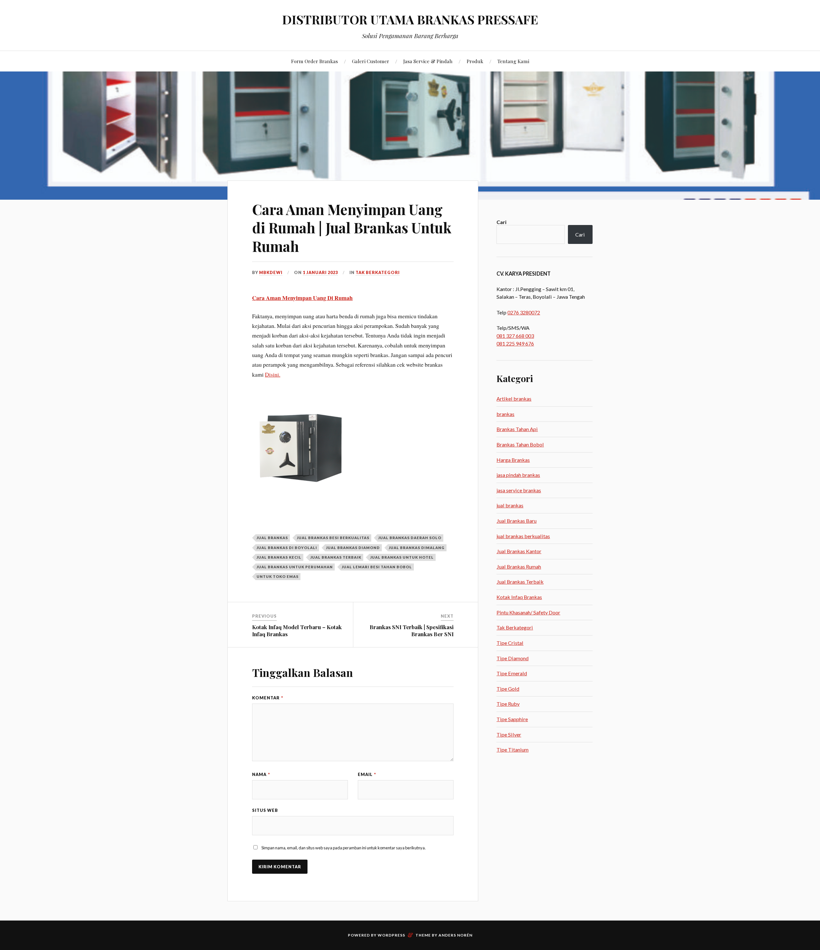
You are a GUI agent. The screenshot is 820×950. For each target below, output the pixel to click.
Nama (261, 774)
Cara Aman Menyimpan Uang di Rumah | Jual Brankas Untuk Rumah (352, 227)
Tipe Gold (507, 689)
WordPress (391, 935)
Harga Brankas (513, 460)
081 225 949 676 (515, 343)
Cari (501, 222)
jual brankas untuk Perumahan (295, 567)
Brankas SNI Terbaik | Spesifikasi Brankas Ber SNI (412, 630)
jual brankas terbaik (335, 557)
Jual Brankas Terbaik (520, 582)
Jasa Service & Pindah (428, 61)
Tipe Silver (508, 734)
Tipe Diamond (512, 658)
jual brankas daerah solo (409, 538)
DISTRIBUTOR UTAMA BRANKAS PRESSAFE (410, 19)
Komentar (267, 697)
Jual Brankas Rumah (518, 566)
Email (367, 774)
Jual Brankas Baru (516, 521)
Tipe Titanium (512, 749)
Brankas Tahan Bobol (520, 444)
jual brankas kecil (279, 557)
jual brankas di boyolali (287, 548)
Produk (475, 61)
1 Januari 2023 (320, 272)
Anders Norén (455, 935)
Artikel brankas (513, 399)
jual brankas (272, 538)
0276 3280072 (523, 312)
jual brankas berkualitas (523, 536)
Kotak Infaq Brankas (519, 597)
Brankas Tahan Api (517, 429)
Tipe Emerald (511, 673)
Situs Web (265, 810)
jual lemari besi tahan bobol (377, 567)
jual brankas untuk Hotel (402, 557)
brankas (505, 414)
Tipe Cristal (509, 643)
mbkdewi (271, 272)
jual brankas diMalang (417, 548)
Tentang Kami (513, 61)
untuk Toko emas (278, 576)
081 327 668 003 (515, 336)
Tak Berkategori (378, 272)
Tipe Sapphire (512, 719)
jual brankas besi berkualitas (333, 538)
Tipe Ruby (508, 704)
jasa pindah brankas (518, 475)
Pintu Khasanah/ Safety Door (528, 612)
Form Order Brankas (314, 61)
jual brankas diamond (353, 548)
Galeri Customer (370, 61)
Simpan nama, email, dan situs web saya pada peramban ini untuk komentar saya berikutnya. (343, 847)
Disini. (272, 374)
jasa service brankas (518, 490)
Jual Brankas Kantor (518, 551)
